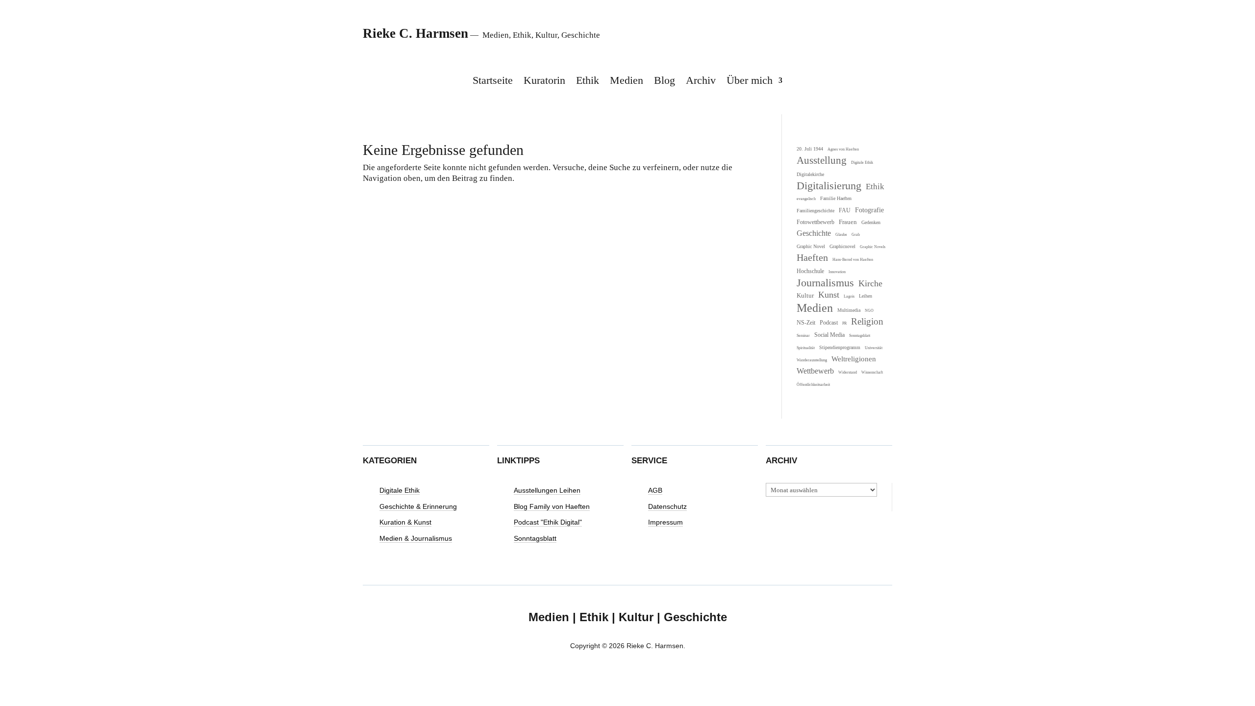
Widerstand (847, 372)
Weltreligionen (853, 359)
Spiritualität (806, 348)
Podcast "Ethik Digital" (548, 522)
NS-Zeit (806, 323)
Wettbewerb (815, 371)
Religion (867, 321)
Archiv (701, 81)
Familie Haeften (836, 198)
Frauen (848, 222)
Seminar (803, 335)
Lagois (849, 296)
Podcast (829, 323)
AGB (655, 490)
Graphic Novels (872, 247)
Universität (873, 348)
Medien (626, 81)
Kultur (805, 295)
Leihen (865, 296)
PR (844, 323)
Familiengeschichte (815, 210)
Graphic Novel (811, 246)
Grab (856, 234)
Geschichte (814, 233)
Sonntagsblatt (859, 335)
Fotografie (869, 210)
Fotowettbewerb (815, 222)
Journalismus (825, 282)
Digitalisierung (829, 185)
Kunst (828, 295)
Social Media (829, 335)
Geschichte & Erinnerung (418, 506)
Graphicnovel (842, 246)
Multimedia (848, 310)
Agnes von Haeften (843, 149)
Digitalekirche (810, 174)
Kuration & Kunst (405, 522)
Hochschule (810, 271)
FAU (845, 210)
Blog (664, 81)
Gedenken (870, 222)
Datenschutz (667, 506)
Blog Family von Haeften (552, 506)
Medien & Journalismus (415, 538)
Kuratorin (544, 81)
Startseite (493, 81)
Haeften (812, 257)
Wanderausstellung (812, 360)
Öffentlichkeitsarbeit (813, 384)
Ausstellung (822, 160)
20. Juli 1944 (810, 148)
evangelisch (806, 199)
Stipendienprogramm (839, 347)
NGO (869, 310)
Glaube (841, 234)
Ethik (587, 81)
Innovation (837, 272)
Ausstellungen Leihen (547, 490)
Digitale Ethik (862, 162)
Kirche (870, 283)
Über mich (750, 81)
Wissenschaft (872, 372)
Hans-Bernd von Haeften (852, 259)
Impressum (665, 522)
